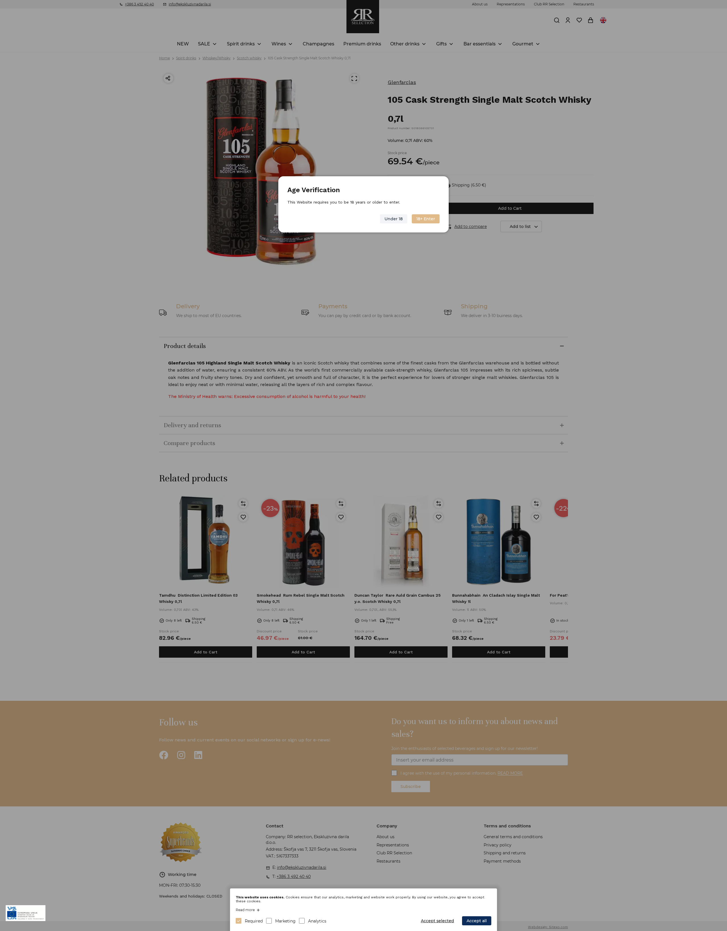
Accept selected (437, 920)
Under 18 (394, 218)
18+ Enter (425, 218)
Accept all (477, 920)
